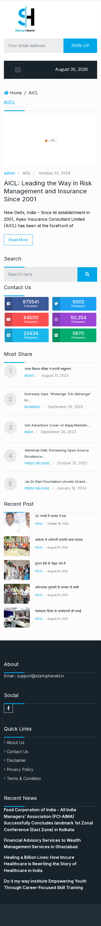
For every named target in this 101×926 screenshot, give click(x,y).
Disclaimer (16, 760)
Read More (18, 240)
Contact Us (17, 751)
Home (16, 92)
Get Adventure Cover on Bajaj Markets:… (58, 425)
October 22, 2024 (54, 173)
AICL (33, 92)
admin (9, 173)
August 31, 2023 (57, 547)
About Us (15, 742)
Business (32, 407)
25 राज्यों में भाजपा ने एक (50, 516)
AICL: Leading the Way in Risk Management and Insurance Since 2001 (48, 191)
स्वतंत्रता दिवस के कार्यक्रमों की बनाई (58, 611)
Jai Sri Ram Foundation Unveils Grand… (56, 481)
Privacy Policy (20, 769)
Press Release (37, 463)
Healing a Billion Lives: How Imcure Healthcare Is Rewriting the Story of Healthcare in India (40, 864)
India (29, 432)
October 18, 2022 (58, 523)
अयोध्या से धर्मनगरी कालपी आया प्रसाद (59, 540)
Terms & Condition (24, 778)
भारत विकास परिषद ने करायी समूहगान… (49, 369)
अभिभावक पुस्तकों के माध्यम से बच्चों (57, 587)
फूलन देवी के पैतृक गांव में (50, 563)
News (29, 375)
